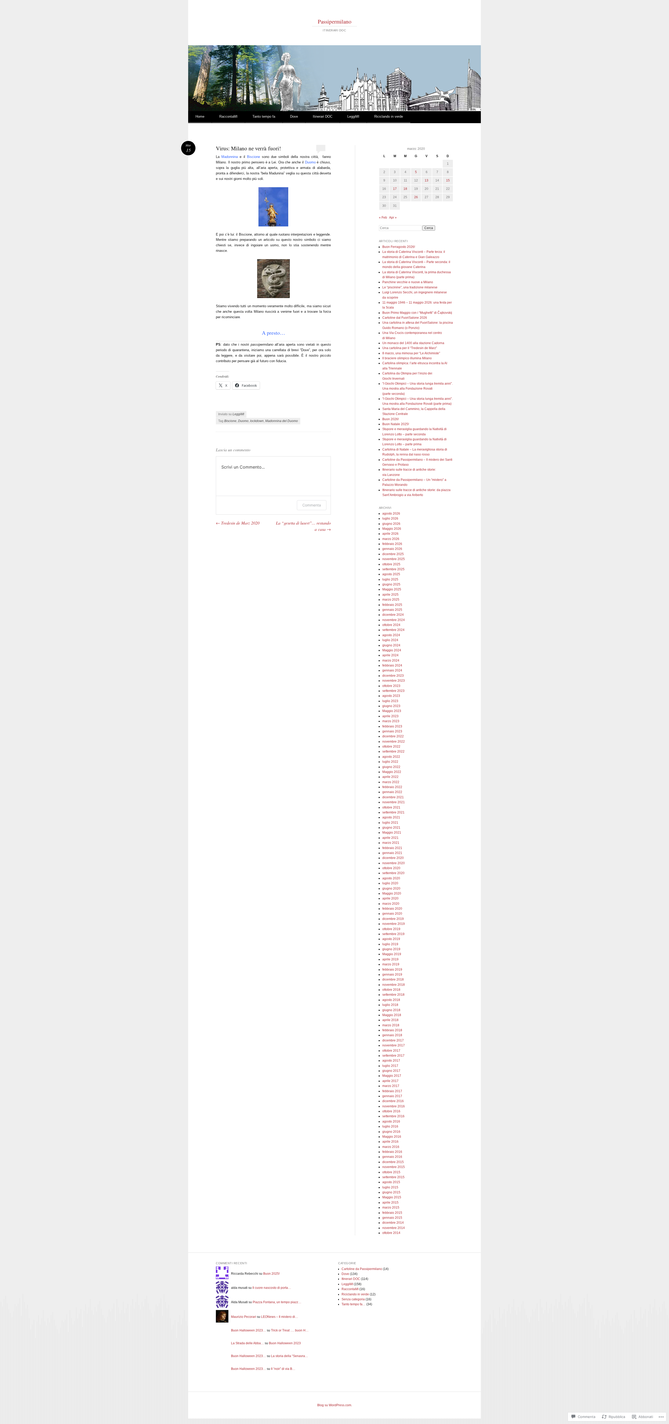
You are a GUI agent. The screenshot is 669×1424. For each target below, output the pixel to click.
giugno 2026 (391, 524)
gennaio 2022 (392, 792)
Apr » (393, 217)
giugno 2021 (391, 827)
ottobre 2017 (391, 1050)
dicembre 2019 (393, 919)
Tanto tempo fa (263, 116)
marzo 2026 (390, 539)
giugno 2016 (391, 1131)
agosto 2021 (391, 817)
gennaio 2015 (392, 1218)
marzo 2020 (390, 903)
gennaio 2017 (392, 1096)
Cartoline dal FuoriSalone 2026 (404, 318)
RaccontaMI (228, 116)
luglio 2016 (390, 1126)
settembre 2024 (393, 630)
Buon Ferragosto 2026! (398, 247)
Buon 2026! (390, 419)
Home (199, 116)
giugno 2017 (391, 1071)
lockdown (257, 421)
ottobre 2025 (391, 564)
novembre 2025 (393, 559)
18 (405, 189)
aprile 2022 (390, 777)
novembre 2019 (393, 924)
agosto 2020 (391, 878)
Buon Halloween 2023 (285, 1343)
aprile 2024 (390, 655)
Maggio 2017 (391, 1076)
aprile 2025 (390, 594)
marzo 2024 (390, 660)
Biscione (230, 421)
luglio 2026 (390, 518)
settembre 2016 (393, 1116)
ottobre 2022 (391, 746)
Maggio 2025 (391, 589)
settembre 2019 (393, 934)
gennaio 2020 (392, 913)
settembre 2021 (393, 812)
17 (395, 189)
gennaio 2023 (392, 731)
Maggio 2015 (391, 1197)
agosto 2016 (391, 1121)
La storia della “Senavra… (289, 1356)
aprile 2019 (390, 959)
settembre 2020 (393, 873)
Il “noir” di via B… (283, 1369)
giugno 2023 (391, 706)
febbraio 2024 (392, 665)
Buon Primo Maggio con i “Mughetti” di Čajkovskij (417, 313)
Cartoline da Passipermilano (362, 1269)
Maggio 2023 (391, 711)
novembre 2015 (393, 1167)
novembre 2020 (393, 863)
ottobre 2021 (391, 807)
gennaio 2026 (392, 549)
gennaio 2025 (392, 610)
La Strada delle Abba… (247, 1343)
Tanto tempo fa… (354, 1304)
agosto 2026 (391, 513)
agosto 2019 (391, 939)
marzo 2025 (390, 599)
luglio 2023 (390, 701)
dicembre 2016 (393, 1101)
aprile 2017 (390, 1081)
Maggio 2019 (391, 954)
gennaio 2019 (392, 974)
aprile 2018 (390, 1020)
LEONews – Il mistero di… (279, 1317)
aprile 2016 (390, 1141)
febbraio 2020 (392, 908)
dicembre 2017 (393, 1040)
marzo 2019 (390, 964)
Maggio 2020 (391, 893)
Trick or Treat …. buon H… (290, 1330)
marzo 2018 (390, 1025)
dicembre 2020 (393, 858)
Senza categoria (353, 1299)
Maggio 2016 (391, 1136)
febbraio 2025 (392, 605)
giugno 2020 (391, 888)
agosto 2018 (391, 1000)
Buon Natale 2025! (395, 424)
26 (416, 197)
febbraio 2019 (392, 969)
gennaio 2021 (392, 853)
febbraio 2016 (392, 1152)
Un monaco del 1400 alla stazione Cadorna (413, 343)
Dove (294, 116)
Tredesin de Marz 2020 (237, 523)
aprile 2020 (390, 898)
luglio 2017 (390, 1066)
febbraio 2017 (392, 1091)
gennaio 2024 (392, 670)
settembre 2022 (393, 751)
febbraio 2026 (392, 544)
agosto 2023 (391, 696)
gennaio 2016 (392, 1157)
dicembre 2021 (393, 797)
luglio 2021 (390, 822)
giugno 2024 (391, 645)
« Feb (383, 217)
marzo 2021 (390, 843)
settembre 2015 (393, 1177)
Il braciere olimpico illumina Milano (407, 358)
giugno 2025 (391, 584)
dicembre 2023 (393, 675)
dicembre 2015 (393, 1162)
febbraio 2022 (392, 787)
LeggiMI (353, 116)
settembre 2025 (393, 569)
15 (448, 180)
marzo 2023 (390, 721)
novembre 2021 (393, 802)
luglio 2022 (390, 762)
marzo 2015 (390, 1207)
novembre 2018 (393, 985)
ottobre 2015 (391, 1172)
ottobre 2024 (391, 625)
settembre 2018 (393, 994)
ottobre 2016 (391, 1111)
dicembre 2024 (393, 615)
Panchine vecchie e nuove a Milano (407, 282)
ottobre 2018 (391, 990)
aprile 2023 (390, 716)
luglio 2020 (390, 883)
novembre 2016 (393, 1106)
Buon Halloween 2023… (248, 1330)
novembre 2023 (393, 680)
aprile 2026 (390, 534)
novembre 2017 (393, 1045)
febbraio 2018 (392, 1030)
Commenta (311, 505)
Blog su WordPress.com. (334, 1405)
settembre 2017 (393, 1055)
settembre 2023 (393, 691)
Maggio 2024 (391, 650)
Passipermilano (334, 21)
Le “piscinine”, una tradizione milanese (409, 287)
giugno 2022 (391, 767)
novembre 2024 (393, 620)
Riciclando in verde (388, 116)
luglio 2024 (390, 640)
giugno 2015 (391, 1192)
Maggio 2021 (391, 832)
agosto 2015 (391, 1182)
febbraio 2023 (392, 726)
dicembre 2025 (393, 554)
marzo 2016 (390, 1147)
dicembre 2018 (393, 979)
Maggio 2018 (391, 1015)
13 (426, 180)
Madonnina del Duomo (281, 421)
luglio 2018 (390, 1005)
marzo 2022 (390, 782)
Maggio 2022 (391, 772)
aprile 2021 (390, 838)
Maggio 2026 (391, 529)
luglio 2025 (390, 579)
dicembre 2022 (393, 736)
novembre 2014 (393, 1228)
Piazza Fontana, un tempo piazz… (277, 1302)
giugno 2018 (391, 1010)
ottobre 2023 (391, 686)
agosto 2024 (391, 635)
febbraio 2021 (392, 848)
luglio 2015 (390, 1187)
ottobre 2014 (391, 1233)
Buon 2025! (271, 1273)
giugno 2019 (391, 949)
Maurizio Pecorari (243, 1317)
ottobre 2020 (391, 868)
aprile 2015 (390, 1202)
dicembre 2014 (393, 1222)
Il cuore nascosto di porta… (271, 1288)
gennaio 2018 (392, 1035)
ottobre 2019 (391, 929)
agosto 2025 (391, 574)
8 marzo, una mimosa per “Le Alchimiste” (411, 353)
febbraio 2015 (392, 1213)
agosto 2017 (391, 1060)
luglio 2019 (390, 944)
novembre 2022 (393, 741)
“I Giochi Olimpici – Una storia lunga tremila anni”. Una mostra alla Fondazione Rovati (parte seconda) (417, 389)
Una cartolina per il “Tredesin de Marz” (409, 348)
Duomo (243, 421)
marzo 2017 (390, 1086)
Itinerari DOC (322, 116)
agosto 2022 (391, 757)
